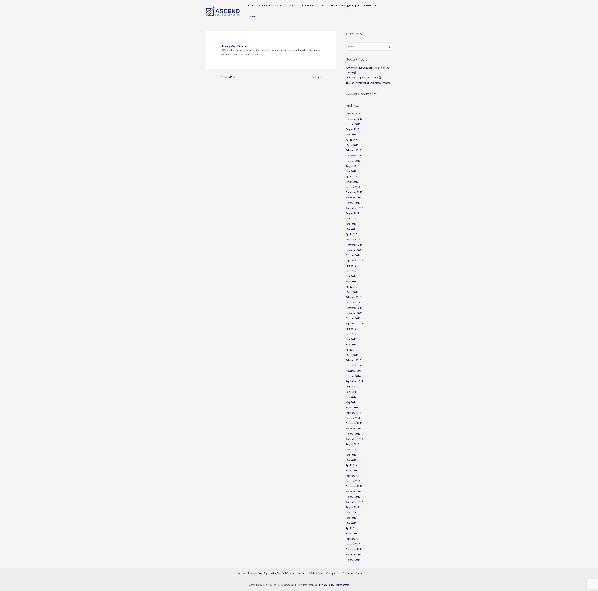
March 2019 (352, 145)
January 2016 (353, 302)
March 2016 (352, 292)
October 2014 (353, 376)
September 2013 (354, 439)
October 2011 (353, 559)
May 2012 (351, 523)
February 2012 (353, 538)
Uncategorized (228, 46)
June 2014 (351, 397)
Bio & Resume (371, 5)
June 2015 (351, 339)
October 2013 (353, 433)
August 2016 (352, 265)
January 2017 (353, 239)
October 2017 (353, 202)
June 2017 (351, 223)
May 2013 (351, 460)
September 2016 (354, 260)
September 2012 (354, 502)
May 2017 (351, 229)
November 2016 (354, 250)
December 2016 (354, 244)
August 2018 (352, 166)
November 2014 (354, 370)
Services (321, 5)
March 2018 (352, 181)
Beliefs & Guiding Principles (345, 5)
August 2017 (352, 213)
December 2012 (354, 486)
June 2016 (351, 276)
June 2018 (351, 171)
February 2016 (353, 297)
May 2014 (351, 402)
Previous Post (226, 76)
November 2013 (354, 428)
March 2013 (352, 470)
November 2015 (354, 313)
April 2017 (351, 234)
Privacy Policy (326, 584)
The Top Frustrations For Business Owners (368, 82)
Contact (252, 16)
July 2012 (351, 512)
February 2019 (353, 150)
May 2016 (351, 281)
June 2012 (351, 517)
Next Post (318, 76)
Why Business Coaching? (272, 5)
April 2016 (351, 286)
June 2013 (351, 454)
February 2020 (353, 113)
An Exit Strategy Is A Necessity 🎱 (363, 77)
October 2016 (353, 255)
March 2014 (352, 407)
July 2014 (351, 391)
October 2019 (353, 124)
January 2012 (353, 544)
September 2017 (354, 208)
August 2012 (352, 507)
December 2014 (354, 365)
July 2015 (351, 334)
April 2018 (351, 176)
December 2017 (354, 192)
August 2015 (352, 328)
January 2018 (353, 187)
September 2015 (354, 323)
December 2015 (354, 307)
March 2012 (352, 533)
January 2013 (353, 481)
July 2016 (351, 271)
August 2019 (352, 129)
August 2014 (352, 386)
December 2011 (354, 549)
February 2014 (353, 412)
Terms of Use (342, 584)
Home (251, 5)
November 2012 (354, 491)
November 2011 (354, 554)
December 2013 (354, 423)
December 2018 (354, 155)
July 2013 (351, 449)
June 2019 (351, 134)
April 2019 (351, 139)
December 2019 (354, 118)
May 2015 (351, 344)
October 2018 (353, 160)
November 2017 (354, 197)
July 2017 (351, 218)
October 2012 (353, 496)
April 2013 (351, 465)
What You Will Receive (301, 5)
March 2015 (352, 355)
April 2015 (351, 349)
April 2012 (351, 528)
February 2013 (353, 475)
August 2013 (352, 444)
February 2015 (353, 360)
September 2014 (354, 381)
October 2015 (353, 318)
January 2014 (353, 418)
